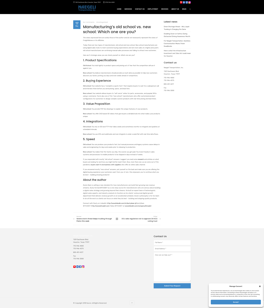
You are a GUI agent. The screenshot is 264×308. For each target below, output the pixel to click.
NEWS (184, 9)
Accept (236, 302)
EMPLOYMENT (153, 9)
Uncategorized (102, 22)
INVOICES (164, 9)
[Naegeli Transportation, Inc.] (87, 9)
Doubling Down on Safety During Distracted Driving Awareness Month (177, 35)
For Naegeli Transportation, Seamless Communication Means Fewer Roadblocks (177, 43)
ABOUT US (175, 9)
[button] (260, 286)
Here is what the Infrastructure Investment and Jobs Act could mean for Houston (177, 53)
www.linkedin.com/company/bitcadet (138, 206)
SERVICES (128, 9)
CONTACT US (140, 9)
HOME (119, 9)
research (141, 159)
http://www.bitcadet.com (100, 206)
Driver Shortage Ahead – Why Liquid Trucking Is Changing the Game (176, 28)
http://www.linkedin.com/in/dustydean (120, 203)
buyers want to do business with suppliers (106, 165)
